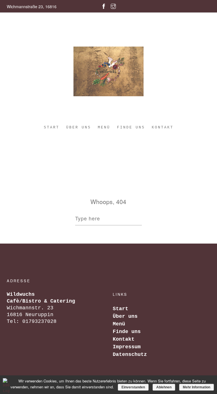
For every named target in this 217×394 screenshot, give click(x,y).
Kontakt (162, 127)
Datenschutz (130, 354)
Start (51, 127)
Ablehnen (164, 387)
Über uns (78, 127)
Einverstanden (133, 387)
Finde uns (131, 127)
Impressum (127, 347)
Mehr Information (196, 387)
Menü (104, 127)
